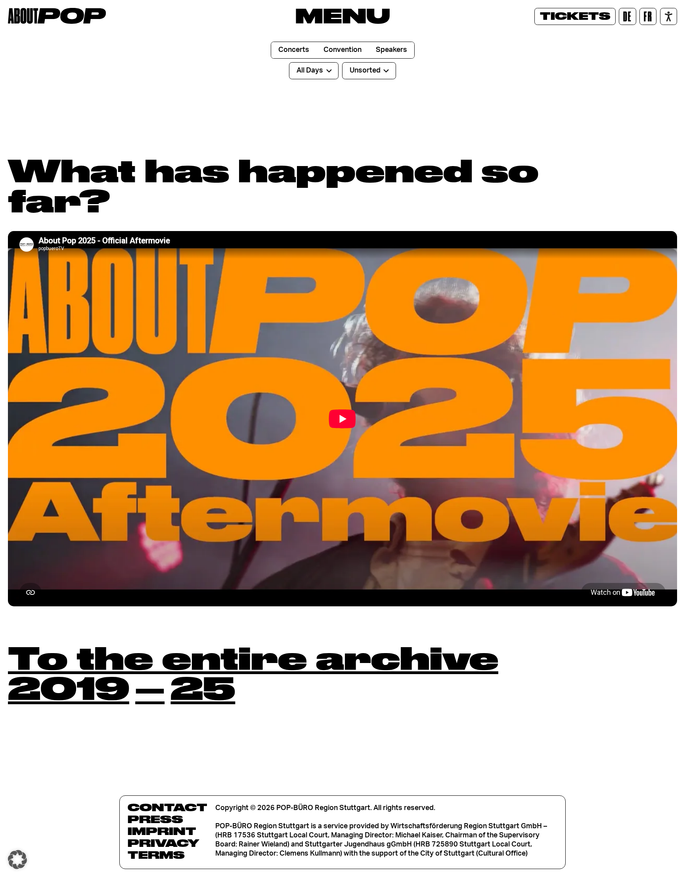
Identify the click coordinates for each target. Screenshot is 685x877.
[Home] (57, 16)
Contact (167, 807)
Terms (156, 855)
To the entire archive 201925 (253, 672)
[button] (17, 859)
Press (155, 819)
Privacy (163, 843)
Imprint (162, 831)
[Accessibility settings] (668, 16)
